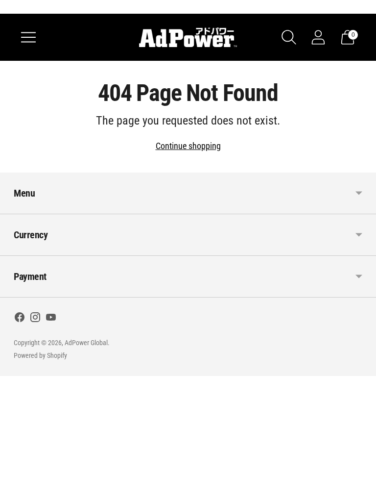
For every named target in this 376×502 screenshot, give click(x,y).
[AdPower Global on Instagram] (35, 319)
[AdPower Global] (188, 37)
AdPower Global (86, 343)
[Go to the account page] (318, 37)
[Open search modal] (289, 37)
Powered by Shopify (40, 355)
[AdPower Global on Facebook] (19, 319)
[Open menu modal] (28, 37)
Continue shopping (188, 146)
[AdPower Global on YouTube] (51, 319)
